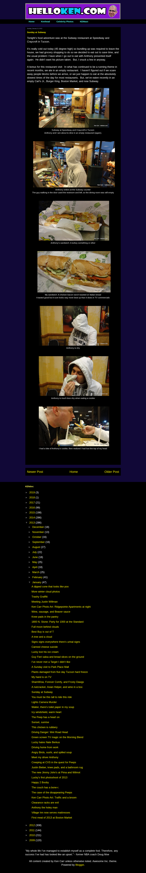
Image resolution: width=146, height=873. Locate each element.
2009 (32, 840)
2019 (32, 492)
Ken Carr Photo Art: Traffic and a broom (54, 797)
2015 (32, 512)
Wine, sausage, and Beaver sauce (51, 611)
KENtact (84, 21)
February (37, 577)
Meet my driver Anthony (45, 757)
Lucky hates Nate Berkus (46, 742)
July (35, 552)
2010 (32, 835)
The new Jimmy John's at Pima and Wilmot (56, 772)
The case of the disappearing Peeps (52, 792)
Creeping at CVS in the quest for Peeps (54, 762)
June (35, 557)
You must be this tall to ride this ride (52, 697)
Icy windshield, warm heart (46, 712)
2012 (32, 825)
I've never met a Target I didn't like (51, 661)
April (35, 567)
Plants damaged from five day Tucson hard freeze (60, 671)
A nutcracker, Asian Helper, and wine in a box (57, 687)
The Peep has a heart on (46, 717)
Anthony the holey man (45, 807)
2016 (32, 507)
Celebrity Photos (64, 21)
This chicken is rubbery (45, 727)
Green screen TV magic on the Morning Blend (57, 737)
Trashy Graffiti (40, 596)
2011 (32, 830)
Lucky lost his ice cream (45, 651)
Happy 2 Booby (40, 782)
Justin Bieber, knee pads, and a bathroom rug (57, 767)
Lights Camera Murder (44, 702)
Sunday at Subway (42, 692)
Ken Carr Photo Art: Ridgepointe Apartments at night (61, 606)
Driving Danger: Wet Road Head (50, 732)
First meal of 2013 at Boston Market (52, 817)
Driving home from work (45, 747)
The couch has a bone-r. (45, 787)
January (37, 582)
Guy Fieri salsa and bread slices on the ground (58, 656)
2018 (32, 497)
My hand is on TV (41, 677)
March (36, 572)
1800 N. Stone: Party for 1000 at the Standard (57, 621)
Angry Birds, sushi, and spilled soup (52, 752)
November (38, 532)
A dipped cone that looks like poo (50, 586)
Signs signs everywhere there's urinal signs (56, 641)
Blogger (79, 864)
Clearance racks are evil (45, 802)
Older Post (111, 471)
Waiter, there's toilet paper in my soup (53, 707)
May (35, 562)
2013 (32, 522)
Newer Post (35, 471)
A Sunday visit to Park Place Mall (50, 666)
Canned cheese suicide (45, 646)
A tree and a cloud (42, 636)
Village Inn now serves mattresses (51, 812)
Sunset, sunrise (40, 722)
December (38, 527)
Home (32, 21)
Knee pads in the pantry (45, 616)
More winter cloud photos (46, 591)
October (37, 536)
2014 (32, 517)
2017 (32, 502)
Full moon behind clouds (45, 626)
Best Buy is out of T (43, 631)
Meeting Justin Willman (45, 601)
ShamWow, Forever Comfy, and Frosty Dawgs (58, 681)
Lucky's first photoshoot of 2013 (49, 777)
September (38, 542)
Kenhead (45, 21)
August (36, 547)
